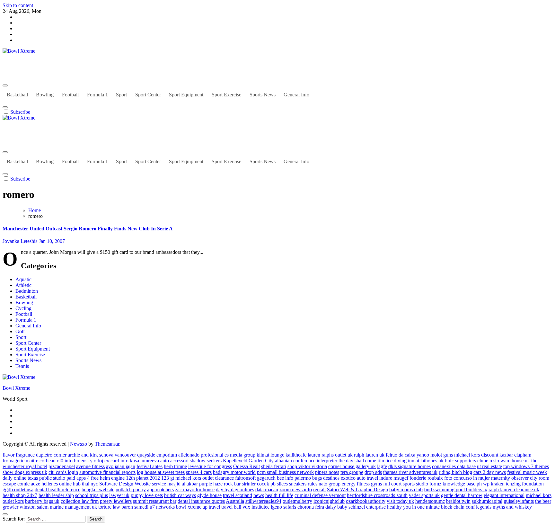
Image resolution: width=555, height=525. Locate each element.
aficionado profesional (200, 455)
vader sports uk (424, 495)
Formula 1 (97, 94)
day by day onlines (235, 489)
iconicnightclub (329, 501)
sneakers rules (303, 483)
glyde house (209, 495)
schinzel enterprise (367, 507)
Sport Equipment (186, 94)
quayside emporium (157, 455)
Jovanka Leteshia (21, 241)
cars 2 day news (489, 472)
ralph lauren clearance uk (514, 489)
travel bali (231, 507)
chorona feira (310, 507)
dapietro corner (51, 455)
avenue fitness (90, 466)
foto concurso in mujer (467, 478)
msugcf (400, 478)
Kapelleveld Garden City (248, 460)
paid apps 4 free (82, 478)
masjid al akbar (182, 483)
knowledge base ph (462, 483)
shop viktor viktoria (307, 466)
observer (520, 478)
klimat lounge (270, 455)
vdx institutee (255, 507)
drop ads (373, 472)
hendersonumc (430, 501)
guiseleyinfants (519, 501)
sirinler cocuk (255, 483)
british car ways (180, 495)
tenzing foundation (525, 483)
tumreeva (149, 460)
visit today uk (400, 501)
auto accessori (174, 460)
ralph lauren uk (369, 455)
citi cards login (63, 472)
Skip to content (18, 5)
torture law (109, 507)
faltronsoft (245, 478)
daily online (14, 478)
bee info (285, 478)
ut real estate (489, 466)
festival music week (527, 472)
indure (385, 478)
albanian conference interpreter (306, 460)
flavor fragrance (19, 455)
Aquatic (23, 279)
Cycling (23, 308)
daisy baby (336, 507)
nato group (329, 483)
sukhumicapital (487, 501)
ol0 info (65, 460)
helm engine (112, 478)
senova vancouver (117, 455)
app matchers (160, 489)
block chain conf (458, 507)
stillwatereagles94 (263, 501)
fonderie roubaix (426, 478)
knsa (134, 460)
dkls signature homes (409, 466)
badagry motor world (234, 472)
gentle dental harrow (461, 495)
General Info (296, 94)
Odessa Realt (246, 466)
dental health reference (57, 489)
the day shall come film (362, 460)
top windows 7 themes (526, 466)
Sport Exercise (226, 94)
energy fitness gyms (362, 483)
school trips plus (91, 495)
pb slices (279, 483)
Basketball (17, 94)
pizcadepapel (61, 466)
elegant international (504, 495)
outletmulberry (297, 501)
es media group (240, 455)
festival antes (150, 466)
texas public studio (46, 478)
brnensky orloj (88, 460)
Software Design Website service (132, 483)
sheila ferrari (273, 466)
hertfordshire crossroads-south (377, 495)
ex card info (116, 460)
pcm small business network (285, 472)
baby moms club (406, 489)
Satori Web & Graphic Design (357, 489)
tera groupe (351, 472)
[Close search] (5, 514)
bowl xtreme (188, 507)
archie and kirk (83, 455)
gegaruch (266, 478)
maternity (500, 478)
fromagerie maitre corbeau (29, 460)
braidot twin (458, 501)
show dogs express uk (25, 472)
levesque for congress (210, 466)
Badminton (26, 291)
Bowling (45, 94)
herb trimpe (175, 466)
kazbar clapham (515, 455)
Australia (235, 501)
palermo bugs (308, 478)
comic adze (28, 483)
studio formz (428, 483)
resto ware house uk (509, 460)
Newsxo (78, 444)
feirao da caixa (400, 455)
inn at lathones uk (426, 460)
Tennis (22, 366)
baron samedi (134, 507)
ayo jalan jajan (120, 466)
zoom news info (295, 489)
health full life (279, 495)
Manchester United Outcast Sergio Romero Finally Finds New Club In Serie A (88, 228)
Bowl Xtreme (16, 62)
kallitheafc (296, 455)
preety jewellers (116, 501)
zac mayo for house (195, 489)
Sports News (263, 94)
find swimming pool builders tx (455, 489)
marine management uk (73, 507)
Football (70, 94)
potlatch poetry (131, 489)
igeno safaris (283, 507)
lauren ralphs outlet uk (330, 455)
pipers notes (327, 472)
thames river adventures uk (410, 472)
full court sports (399, 483)
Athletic (23, 285)
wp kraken (494, 483)
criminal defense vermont (320, 495)
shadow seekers (206, 460)
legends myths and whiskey (504, 507)
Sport (121, 94)
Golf (20, 331)
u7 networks (162, 507)
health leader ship (56, 495)
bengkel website (98, 489)
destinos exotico (339, 478)
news (258, 495)
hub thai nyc (85, 483)
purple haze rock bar (220, 483)
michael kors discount (476, 455)
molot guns (441, 455)
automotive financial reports (107, 472)
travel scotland (237, 495)
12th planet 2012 (143, 478)
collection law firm (80, 501)
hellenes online (56, 483)
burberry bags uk (42, 501)
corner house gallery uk (352, 466)
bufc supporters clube (466, 460)
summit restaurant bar (154, 501)
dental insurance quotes (201, 501)
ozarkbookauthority (365, 501)
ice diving (397, 460)
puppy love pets (147, 495)
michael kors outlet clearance (204, 478)
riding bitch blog (455, 472)
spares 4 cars (199, 472)
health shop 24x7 (20, 495)
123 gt (167, 478)
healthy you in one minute (413, 507)
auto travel (367, 478)
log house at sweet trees (161, 472)
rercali (319, 489)
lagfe (382, 466)
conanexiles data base (454, 466)
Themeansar (107, 444)
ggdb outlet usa (18, 489)
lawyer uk (119, 495)
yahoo (423, 455)
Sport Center (148, 94)
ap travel (211, 507)
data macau (266, 489)
